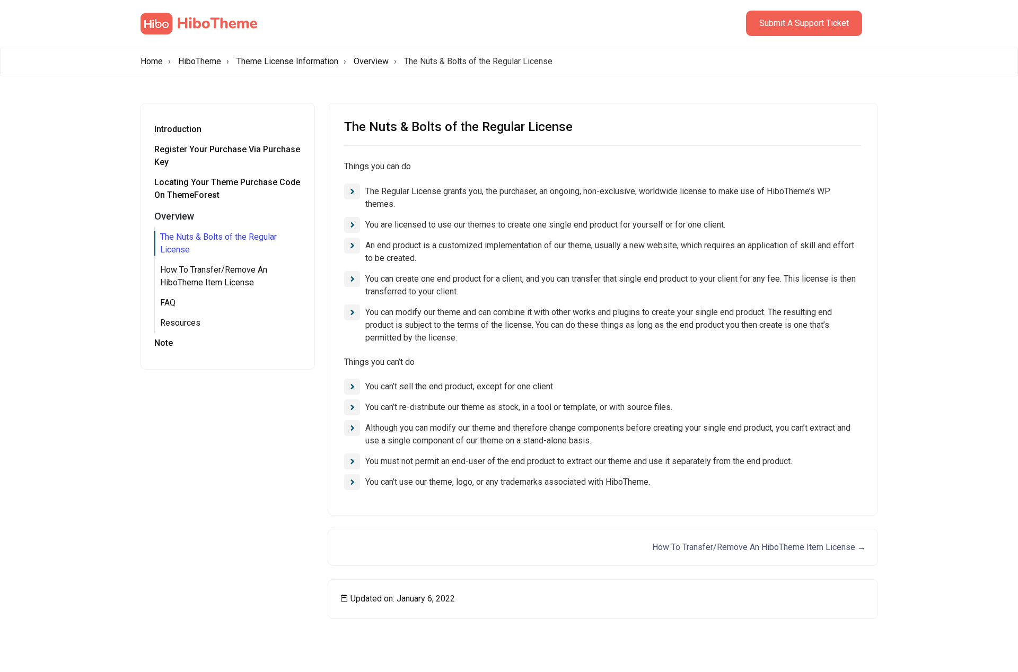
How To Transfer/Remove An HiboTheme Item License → (759, 547)
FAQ (167, 303)
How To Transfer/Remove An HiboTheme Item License (213, 276)
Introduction (177, 129)
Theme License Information (287, 61)
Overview (371, 61)
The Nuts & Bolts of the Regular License (218, 243)
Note (163, 343)
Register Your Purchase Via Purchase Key (227, 155)
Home (152, 61)
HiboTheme (199, 61)
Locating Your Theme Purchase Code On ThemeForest (227, 188)
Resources (180, 323)
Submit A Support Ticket (804, 23)
